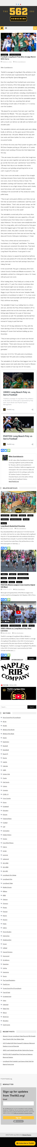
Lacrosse (4, 626)
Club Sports (6, 782)
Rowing (5, 920)
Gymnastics (6, 831)
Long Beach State (8, 883)
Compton (22, 515)
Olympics (5, 903)
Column (5, 786)
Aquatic (5, 726)
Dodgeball (6, 806)
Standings (6, 964)
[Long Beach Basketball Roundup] (18, 502)
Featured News (7, 819)
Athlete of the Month (9, 730)
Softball (5, 948)
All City (4, 722)
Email (5, 1099)
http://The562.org (14, 481)
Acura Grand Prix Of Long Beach (12, 717)
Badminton (6, 742)
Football (4, 55)
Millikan (26, 519)
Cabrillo (14, 515)
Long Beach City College (9, 875)
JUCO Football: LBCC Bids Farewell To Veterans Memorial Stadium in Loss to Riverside (19, 1044)
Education (5, 810)
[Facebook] (2, 450)
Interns (5, 847)
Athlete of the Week (8, 734)
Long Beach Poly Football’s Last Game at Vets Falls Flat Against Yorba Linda (18, 1062)
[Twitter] (5, 450)
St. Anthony (6, 960)
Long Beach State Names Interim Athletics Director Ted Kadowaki (32, 658)
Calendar (5, 766)
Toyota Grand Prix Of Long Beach (12, 988)
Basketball (5, 515)
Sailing (5, 928)
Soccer (5, 944)
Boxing (5, 758)
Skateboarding (7, 940)
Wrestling (5, 1021)
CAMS (4, 770)
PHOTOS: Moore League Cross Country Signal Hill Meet (18, 585)
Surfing (5, 968)
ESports (5, 814)
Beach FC (5, 754)
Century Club (6, 774)
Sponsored (6, 956)
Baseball (5, 746)
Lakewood (5, 519)
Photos (12, 582)
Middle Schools (7, 887)
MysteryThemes (26, 1135)
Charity (5, 778)
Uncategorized (7, 996)
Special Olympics (7, 952)
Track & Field (6, 992)
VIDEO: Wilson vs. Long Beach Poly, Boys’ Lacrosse (16, 629)
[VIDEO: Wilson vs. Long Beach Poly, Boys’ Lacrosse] (18, 612)
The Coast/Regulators (9, 980)
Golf (4, 827)
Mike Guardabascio (20, 62)
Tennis (5, 976)
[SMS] (8, 450)
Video (24, 626)
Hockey (5, 839)
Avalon (5, 738)
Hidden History (7, 835)
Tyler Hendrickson (18, 633)
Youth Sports (6, 1025)
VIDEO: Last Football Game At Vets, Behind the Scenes (18, 1050)
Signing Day (6, 936)
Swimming (6, 972)
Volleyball (5, 1005)
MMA (4, 895)
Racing (5, 916)
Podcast (5, 912)
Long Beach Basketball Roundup (13, 526)
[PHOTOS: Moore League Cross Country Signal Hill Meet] (18, 561)
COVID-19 (5, 794)
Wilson (4, 523)
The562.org (6, 984)
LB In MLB (5, 863)
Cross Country (23, 574)
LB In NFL (5, 871)
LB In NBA (5, 867)
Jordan (30, 515)
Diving (4, 802)
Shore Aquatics (7, 932)
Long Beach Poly (15, 55)
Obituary (5, 899)
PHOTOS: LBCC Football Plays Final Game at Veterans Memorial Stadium (18, 1055)
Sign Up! (18, 1118)
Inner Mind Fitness (8, 843)
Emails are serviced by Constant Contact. (23, 1113)
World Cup (6, 1017)
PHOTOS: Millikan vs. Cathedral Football (6, 658)
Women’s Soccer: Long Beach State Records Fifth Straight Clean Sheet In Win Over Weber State (19, 1037)
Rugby (4, 924)
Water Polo (6, 1009)
